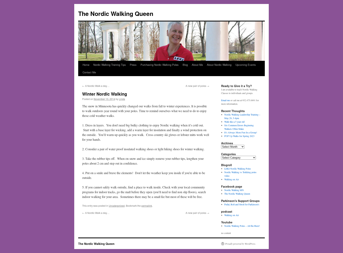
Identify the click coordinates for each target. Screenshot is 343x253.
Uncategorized (117, 205)
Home (86, 65)
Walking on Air (231, 179)
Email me (225, 100)
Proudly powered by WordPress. (240, 243)
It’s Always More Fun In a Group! (240, 132)
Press (133, 65)
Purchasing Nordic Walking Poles (160, 65)
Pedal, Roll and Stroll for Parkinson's (241, 204)
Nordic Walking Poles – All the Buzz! (242, 225)
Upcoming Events (245, 65)
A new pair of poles (197, 85)
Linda (122, 99)
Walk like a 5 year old (234, 121)
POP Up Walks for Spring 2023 (239, 136)
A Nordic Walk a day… (95, 85)
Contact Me (89, 72)
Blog (185, 65)
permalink (146, 205)
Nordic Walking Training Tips (109, 65)
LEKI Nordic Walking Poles (237, 168)
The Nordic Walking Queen (115, 13)
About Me (197, 65)
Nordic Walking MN (234, 190)
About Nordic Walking (219, 65)
